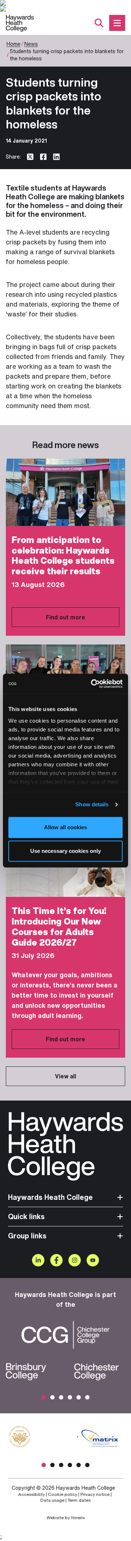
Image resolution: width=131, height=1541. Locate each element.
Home (13, 44)
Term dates (79, 1500)
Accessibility (31, 1494)
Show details (91, 804)
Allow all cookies (65, 827)
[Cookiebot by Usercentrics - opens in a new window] (92, 683)
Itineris (78, 1517)
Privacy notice (95, 1494)
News (31, 44)
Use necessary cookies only (65, 851)
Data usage (52, 1500)
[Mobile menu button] (117, 23)
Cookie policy (62, 1494)
